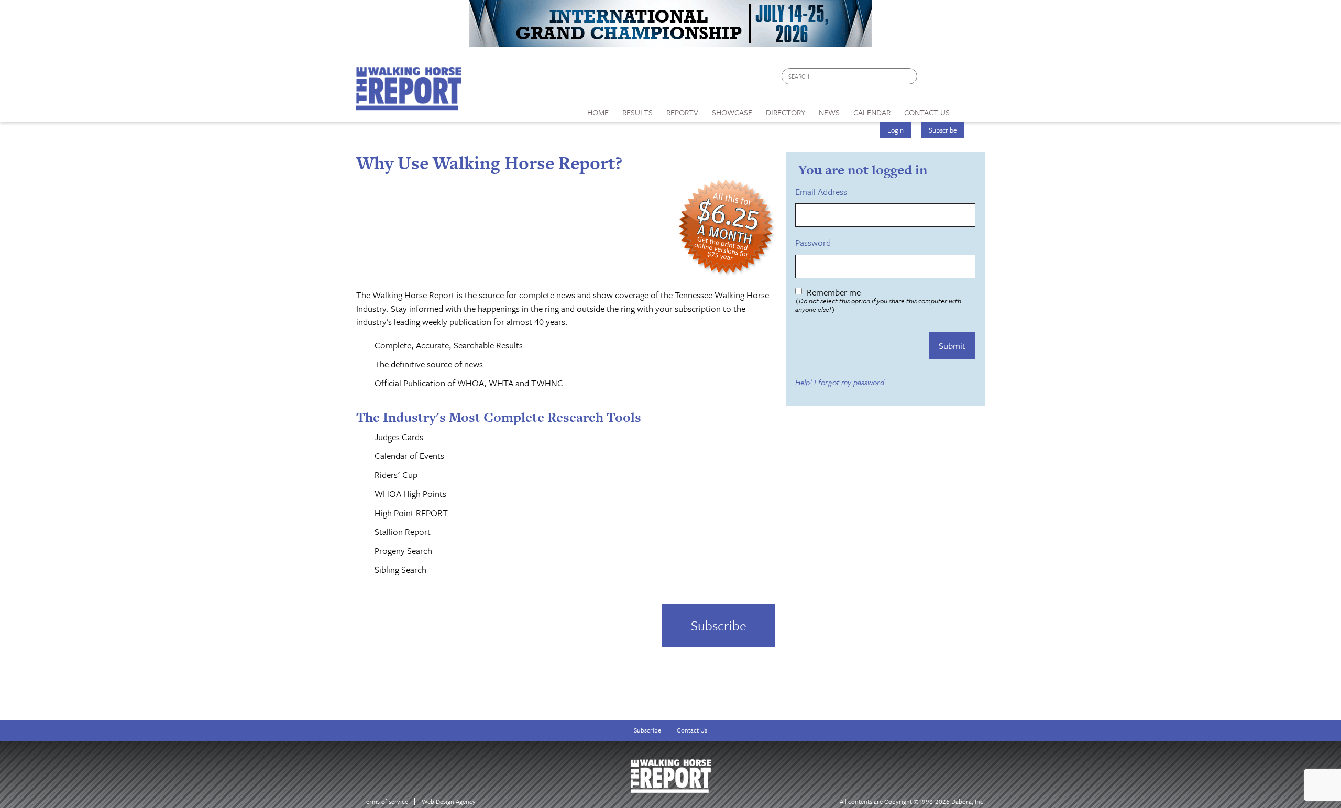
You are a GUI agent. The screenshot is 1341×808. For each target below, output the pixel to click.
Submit (952, 345)
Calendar (872, 112)
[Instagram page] (970, 78)
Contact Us (692, 730)
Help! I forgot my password (839, 382)
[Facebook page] (930, 78)
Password (814, 242)
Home (598, 112)
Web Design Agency (449, 801)
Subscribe (943, 130)
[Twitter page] (950, 78)
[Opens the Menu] (971, 108)
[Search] (910, 76)
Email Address (823, 191)
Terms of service (385, 801)
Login (895, 130)
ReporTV (682, 112)
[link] (598, 109)
